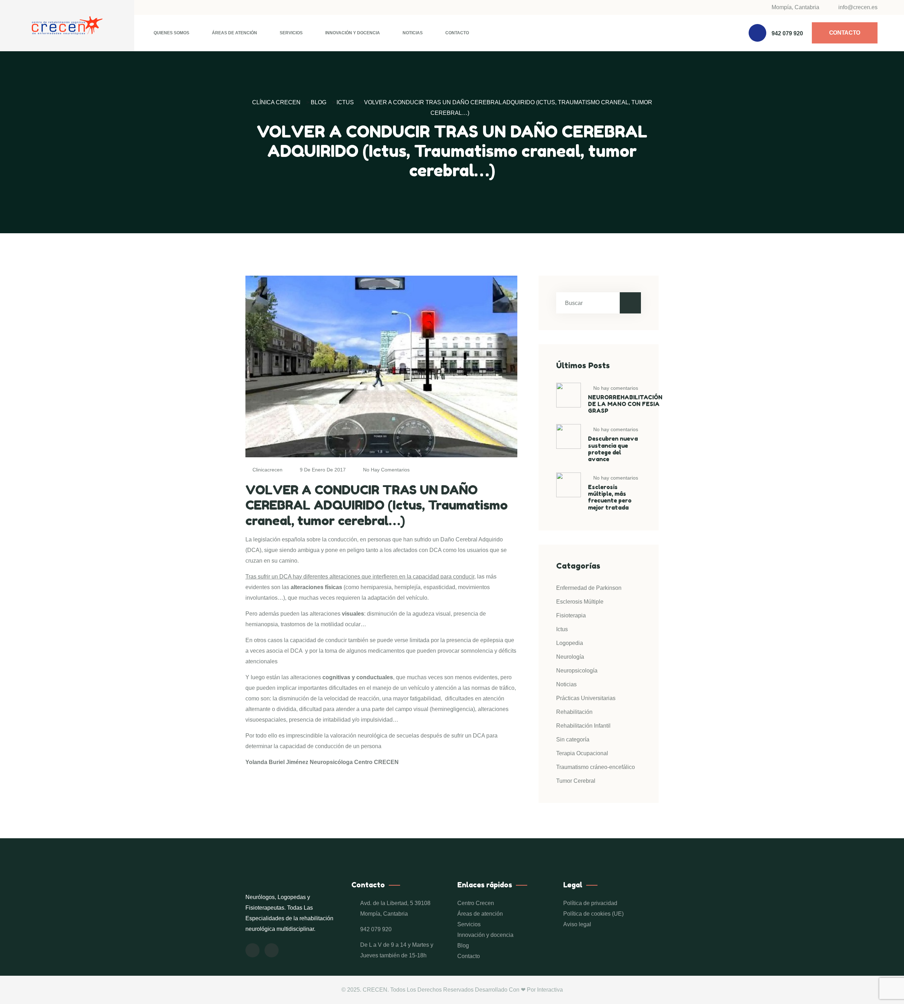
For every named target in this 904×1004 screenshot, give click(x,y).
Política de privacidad (590, 903)
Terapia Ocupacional (582, 753)
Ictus (562, 629)
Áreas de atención (234, 32)
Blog (463, 946)
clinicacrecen (267, 469)
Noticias (413, 32)
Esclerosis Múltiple (579, 602)
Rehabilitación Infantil (583, 726)
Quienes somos (171, 32)
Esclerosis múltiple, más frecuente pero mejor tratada (609, 497)
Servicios (291, 32)
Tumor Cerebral (575, 781)
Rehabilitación (574, 712)
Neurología (570, 657)
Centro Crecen (475, 903)
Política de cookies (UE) (593, 914)
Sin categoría (572, 739)
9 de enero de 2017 (322, 469)
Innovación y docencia (352, 32)
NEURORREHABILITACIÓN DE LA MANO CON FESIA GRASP (625, 404)
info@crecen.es (857, 7)
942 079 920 (787, 33)
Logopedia (569, 643)
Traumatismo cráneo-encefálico (595, 767)
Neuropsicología (576, 671)
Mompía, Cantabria (795, 7)
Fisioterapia (571, 615)
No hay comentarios (386, 469)
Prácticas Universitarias (585, 698)
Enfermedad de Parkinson (589, 588)
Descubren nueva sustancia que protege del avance (613, 449)
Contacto (457, 32)
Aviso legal (577, 924)
